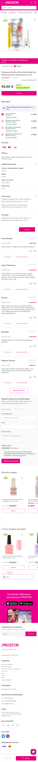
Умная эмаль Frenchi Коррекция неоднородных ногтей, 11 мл (12, 500)
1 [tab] (17, 50)
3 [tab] (21, 50)
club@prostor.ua (9, 703)
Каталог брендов (6, 680)
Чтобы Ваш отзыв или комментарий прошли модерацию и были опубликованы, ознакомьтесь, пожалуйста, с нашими (19, 453)
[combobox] (18, 577)
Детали (3, 62)
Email (3, 423)
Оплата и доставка (7, 664)
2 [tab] (19, 50)
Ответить (8, 257)
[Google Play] (26, 603)
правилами (22, 455)
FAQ (2, 677)
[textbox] (18, 577)
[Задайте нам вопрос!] (33, 753)
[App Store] (12, 603)
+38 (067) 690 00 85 (10, 701)
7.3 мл (10, 573)
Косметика (12, 12)
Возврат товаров (6, 666)
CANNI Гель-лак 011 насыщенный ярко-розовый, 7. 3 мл (12, 556)
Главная (4, 12)
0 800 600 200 (8, 698)
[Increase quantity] (10, 758)
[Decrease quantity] (3, 758)
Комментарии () (22, 257)
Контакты (4, 671)
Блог (2, 673)
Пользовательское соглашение (10, 669)
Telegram (13, 725)
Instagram (8, 725)
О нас (3, 675)
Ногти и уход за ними (24, 12)
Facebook (3, 725)
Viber (17, 725)
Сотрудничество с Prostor (8, 689)
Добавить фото (6, 445)
